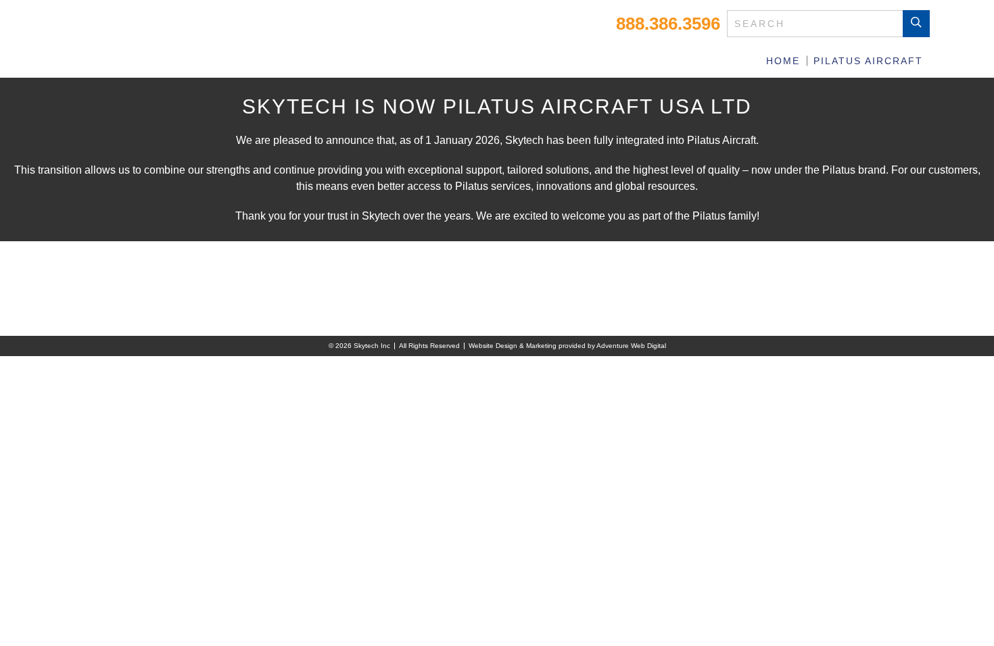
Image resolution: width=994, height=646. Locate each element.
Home (783, 60)
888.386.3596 (668, 24)
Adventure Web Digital (631, 345)
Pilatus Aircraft (868, 60)
